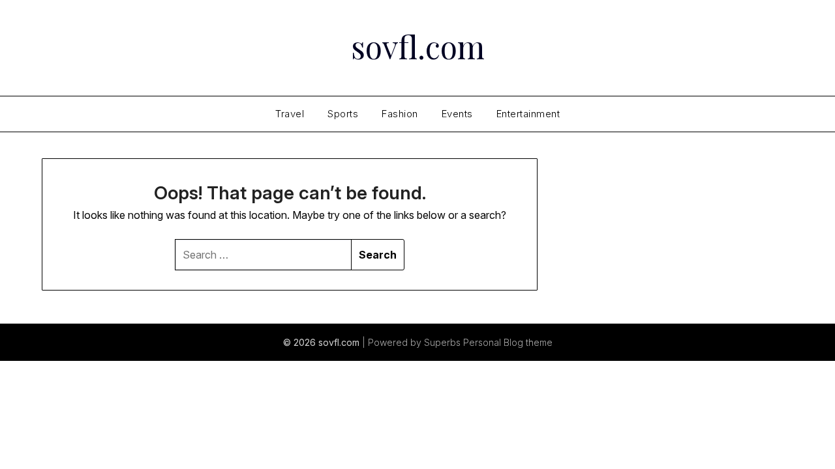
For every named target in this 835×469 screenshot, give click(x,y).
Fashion (400, 113)
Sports (342, 113)
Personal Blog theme (508, 342)
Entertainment (528, 113)
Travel (289, 113)
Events (457, 113)
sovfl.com (418, 46)
